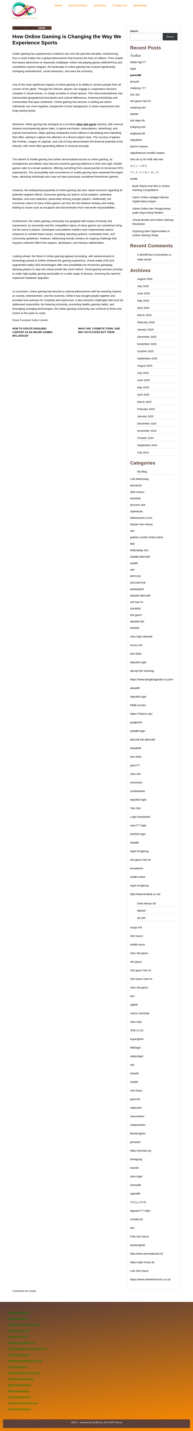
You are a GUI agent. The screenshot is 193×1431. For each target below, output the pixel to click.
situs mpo (136, 1021)
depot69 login (138, 662)
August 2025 (144, 365)
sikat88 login (137, 731)
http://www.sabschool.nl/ (21, 1379)
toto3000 (135, 608)
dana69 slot (137, 621)
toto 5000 (135, 653)
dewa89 (135, 688)
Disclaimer (140, 5)
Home (58, 5)
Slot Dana (136, 1090)
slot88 (133, 178)
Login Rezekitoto (140, 816)
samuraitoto (137, 1116)
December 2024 (147, 423)
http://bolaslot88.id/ (18, 1318)
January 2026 (145, 329)
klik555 (141, 910)
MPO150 (135, 576)
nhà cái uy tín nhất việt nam (146, 159)
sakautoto (136, 1107)
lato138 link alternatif (142, 739)
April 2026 (143, 307)
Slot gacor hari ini (140, 970)
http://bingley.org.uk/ (18, 1330)
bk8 (132, 543)
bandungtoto (137, 1245)
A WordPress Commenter (152, 254)
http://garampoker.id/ (18, 1355)
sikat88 (134, 842)
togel (133, 68)
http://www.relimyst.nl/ (19, 1409)
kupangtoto (137, 1039)
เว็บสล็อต (135, 55)
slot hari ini (136, 602)
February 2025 (146, 409)
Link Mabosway (139, 479)
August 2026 (144, 278)
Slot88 (134, 1081)
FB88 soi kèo (138, 705)
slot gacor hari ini (140, 101)
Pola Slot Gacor (139, 1236)
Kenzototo (136, 782)
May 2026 (143, 300)
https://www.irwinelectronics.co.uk (150, 1279)
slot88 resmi (137, 944)
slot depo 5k (137, 120)
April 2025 (143, 394)
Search (134, 31)
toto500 (134, 627)
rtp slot (141, 917)
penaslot (135, 1142)
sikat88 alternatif (140, 556)
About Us (100, 5)
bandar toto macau (141, 524)
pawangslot (137, 589)
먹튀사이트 (137, 1030)
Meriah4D (136, 485)
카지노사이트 (138, 1202)
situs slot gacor (86, 124)
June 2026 (143, 293)
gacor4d (135, 1099)
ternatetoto (136, 868)
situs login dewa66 (141, 636)
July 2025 (143, 372)
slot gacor (136, 615)
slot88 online (137, 876)
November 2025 (147, 344)
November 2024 (147, 430)
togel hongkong (139, 851)
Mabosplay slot (139, 550)
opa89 (134, 563)
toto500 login (138, 834)
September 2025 (147, 358)
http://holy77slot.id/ (18, 1336)
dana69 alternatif (140, 595)
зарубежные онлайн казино (147, 152)
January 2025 (145, 416)
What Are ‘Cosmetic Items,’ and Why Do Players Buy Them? (99, 330)
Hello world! (144, 259)
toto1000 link (138, 582)
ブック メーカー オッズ (144, 172)
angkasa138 (137, 133)
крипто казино (139, 146)
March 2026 (144, 315)
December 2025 (147, 336)
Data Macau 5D (146, 903)
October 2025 (145, 351)
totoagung (136, 1159)
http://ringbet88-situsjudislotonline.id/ (27, 1349)
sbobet (134, 114)
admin (41, 28)
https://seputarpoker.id (19, 1385)
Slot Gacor (136, 936)
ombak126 (136, 1219)
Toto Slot (135, 808)
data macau (137, 491)
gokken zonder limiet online (146, 537)
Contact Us (120, 5)
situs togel (136, 1176)
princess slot (137, 504)
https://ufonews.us (17, 1367)
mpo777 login (138, 825)
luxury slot (136, 645)
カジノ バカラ (138, 165)
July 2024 (143, 452)
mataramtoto (137, 1124)
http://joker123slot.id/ (19, 1312)
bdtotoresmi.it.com (141, 517)
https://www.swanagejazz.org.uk (25, 1361)
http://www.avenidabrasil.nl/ (146, 1253)
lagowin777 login (140, 1210)
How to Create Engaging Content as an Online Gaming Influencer (32, 332)
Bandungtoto (138, 1133)
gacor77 (135, 765)
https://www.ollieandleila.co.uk (24, 1324)
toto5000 (135, 498)
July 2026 (143, 286)
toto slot (135, 94)
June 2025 (143, 380)
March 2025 (144, 401)
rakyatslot (136, 139)
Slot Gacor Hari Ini (141, 978)
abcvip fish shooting (142, 670)
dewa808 (135, 748)
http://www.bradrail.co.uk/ (145, 894)
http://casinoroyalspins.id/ (21, 1343)
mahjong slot (138, 107)
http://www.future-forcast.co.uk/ (24, 1373)
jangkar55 (136, 722)
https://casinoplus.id (18, 1391)
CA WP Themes (114, 1422)
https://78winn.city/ (141, 713)
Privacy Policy (78, 5)
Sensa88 (135, 1185)
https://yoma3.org (140, 1150)
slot (132, 530)
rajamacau (136, 511)
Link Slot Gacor (139, 1270)
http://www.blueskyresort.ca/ (23, 1403)
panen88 (135, 75)
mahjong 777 (138, 88)
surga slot (136, 927)
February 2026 (146, 322)
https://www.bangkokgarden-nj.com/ (151, 679)
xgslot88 (135, 1193)
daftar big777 (138, 62)
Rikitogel (135, 1047)
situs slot (135, 773)
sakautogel (136, 1056)
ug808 (134, 1004)
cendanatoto (137, 791)
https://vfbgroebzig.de (19, 1397)
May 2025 (143, 387)
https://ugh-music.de (142, 1262)
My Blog (142, 471)
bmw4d (134, 81)
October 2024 (145, 438)
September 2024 (147, 445)
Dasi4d (134, 1073)
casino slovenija (139, 1013)
